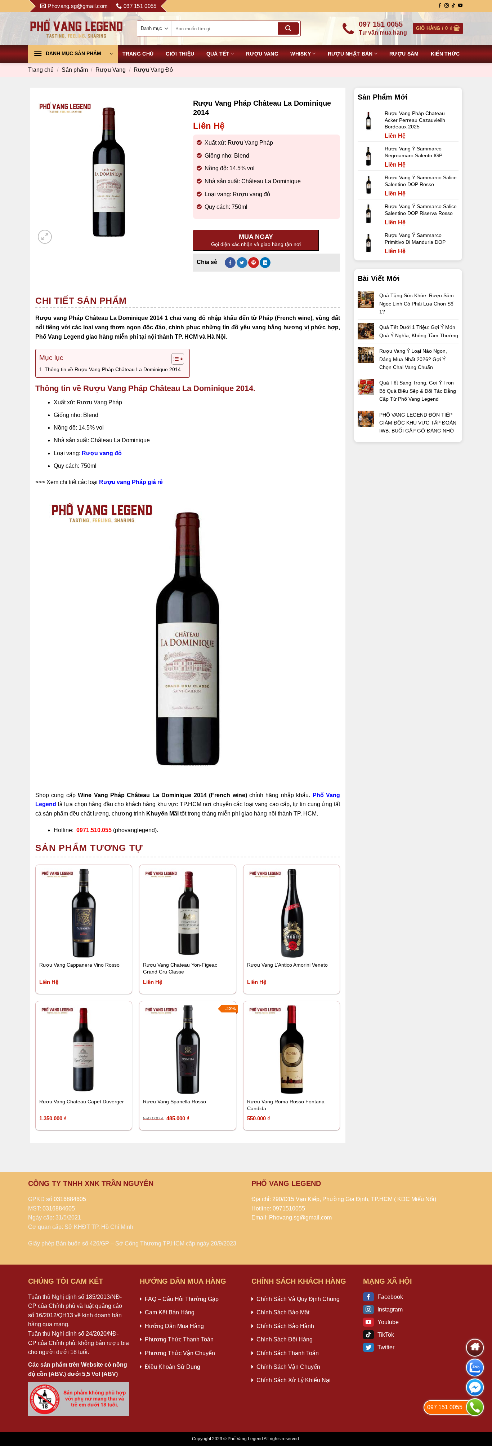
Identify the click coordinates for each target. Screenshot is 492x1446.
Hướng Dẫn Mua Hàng (174, 1326)
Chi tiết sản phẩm (81, 300)
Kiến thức (445, 54)
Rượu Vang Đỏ (153, 70)
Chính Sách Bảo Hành (285, 1326)
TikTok (385, 1335)
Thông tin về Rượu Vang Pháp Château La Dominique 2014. (113, 369)
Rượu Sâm (404, 54)
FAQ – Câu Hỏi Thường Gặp (182, 1299)
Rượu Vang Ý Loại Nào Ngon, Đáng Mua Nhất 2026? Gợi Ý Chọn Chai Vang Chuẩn (413, 359)
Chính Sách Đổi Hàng (284, 1339)
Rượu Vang (262, 54)
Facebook (390, 1297)
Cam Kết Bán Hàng (169, 1312)
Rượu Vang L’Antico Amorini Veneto (287, 965)
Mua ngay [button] (58, 1084)
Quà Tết (217, 54)
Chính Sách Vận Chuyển (288, 1367)
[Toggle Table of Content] (174, 359)
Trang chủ (138, 54)
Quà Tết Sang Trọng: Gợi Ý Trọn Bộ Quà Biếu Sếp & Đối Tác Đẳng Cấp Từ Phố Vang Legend (417, 391)
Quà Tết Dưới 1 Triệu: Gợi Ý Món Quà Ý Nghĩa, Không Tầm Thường (418, 331)
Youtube (388, 1322)
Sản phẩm (75, 70)
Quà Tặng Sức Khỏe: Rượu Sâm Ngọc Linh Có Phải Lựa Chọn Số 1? (416, 304)
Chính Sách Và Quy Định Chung (298, 1299)
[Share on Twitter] (242, 262)
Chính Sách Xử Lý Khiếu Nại (293, 1380)
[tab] (81, 300)
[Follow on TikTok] (453, 5)
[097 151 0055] (475, 1407)
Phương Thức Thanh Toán (179, 1339)
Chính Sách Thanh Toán (287, 1353)
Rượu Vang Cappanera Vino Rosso (79, 965)
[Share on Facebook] (230, 262)
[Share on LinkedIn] (265, 262)
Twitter (385, 1347)
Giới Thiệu (180, 54)
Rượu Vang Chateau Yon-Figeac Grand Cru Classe (180, 968)
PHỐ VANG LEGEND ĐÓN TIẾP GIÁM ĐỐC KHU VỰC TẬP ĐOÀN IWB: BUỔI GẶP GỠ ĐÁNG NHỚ (417, 423)
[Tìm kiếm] (288, 28)
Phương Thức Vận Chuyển (180, 1353)
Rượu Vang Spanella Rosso (174, 1101)
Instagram (390, 1309)
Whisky (300, 54)
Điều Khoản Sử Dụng (172, 1367)
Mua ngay (58, 947)
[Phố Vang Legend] (76, 28)
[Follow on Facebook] (440, 5)
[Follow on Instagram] (446, 5)
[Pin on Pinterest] (253, 262)
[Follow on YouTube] (460, 5)
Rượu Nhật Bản (350, 54)
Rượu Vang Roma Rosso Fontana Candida (286, 1105)
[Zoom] (45, 237)
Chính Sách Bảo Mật (282, 1312)
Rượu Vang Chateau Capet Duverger (81, 1101)
